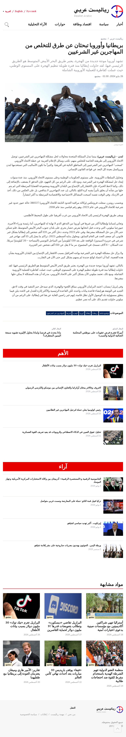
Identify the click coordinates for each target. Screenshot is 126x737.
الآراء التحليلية (37, 24)
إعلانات (44, 714)
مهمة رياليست (57, 714)
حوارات (60, 24)
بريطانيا (95, 313)
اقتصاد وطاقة (82, 24)
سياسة (104, 24)
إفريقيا (68, 313)
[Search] (6, 24)
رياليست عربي (116, 38)
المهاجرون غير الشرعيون (55, 313)
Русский (31, 11)
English (19, 11)
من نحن (71, 714)
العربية (8, 11)
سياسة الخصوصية (28, 714)
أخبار (119, 24)
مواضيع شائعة (104, 313)
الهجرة (75, 313)
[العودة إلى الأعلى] (117, 728)
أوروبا (82, 313)
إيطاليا (88, 313)
